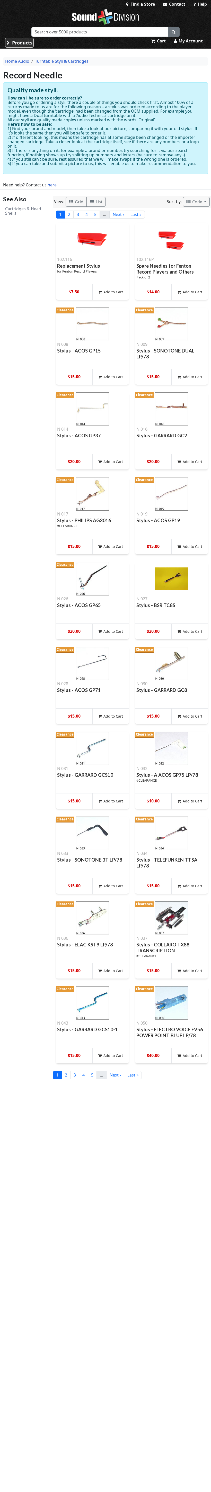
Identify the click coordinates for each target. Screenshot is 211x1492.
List (98, 202)
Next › (118, 214)
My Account (190, 41)
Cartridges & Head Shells (23, 211)
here (52, 185)
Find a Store (142, 4)
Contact (176, 4)
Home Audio (17, 61)
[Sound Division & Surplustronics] (105, 16)
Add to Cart (112, 292)
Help (202, 4)
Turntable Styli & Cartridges (62, 61)
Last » (136, 214)
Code (197, 202)
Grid (78, 202)
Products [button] (21, 43)
